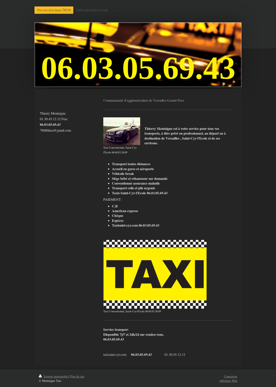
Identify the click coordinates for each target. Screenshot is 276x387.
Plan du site (77, 376)
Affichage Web (228, 381)
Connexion (230, 376)
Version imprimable (56, 376)
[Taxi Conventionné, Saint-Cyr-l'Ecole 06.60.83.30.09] (121, 131)
